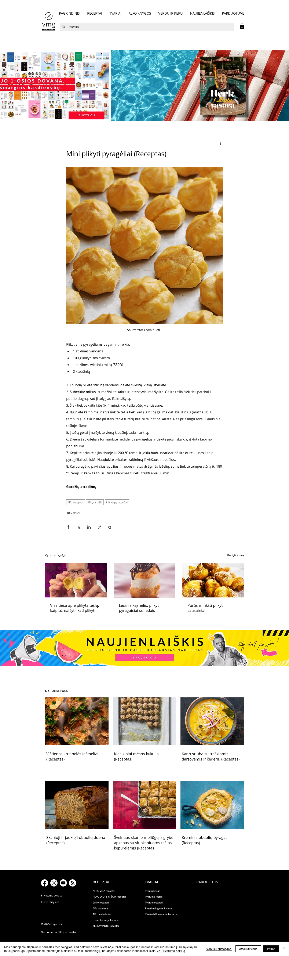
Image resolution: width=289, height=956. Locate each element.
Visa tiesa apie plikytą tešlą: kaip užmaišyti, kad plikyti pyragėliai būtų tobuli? (74, 608)
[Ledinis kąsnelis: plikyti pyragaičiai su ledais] (144, 580)
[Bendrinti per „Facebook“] (68, 527)
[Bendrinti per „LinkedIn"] (89, 527)
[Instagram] (54, 883)
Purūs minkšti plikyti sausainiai (205, 608)
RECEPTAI (73, 513)
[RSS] (72, 883)
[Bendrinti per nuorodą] (99, 527)
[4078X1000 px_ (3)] (144, 85)
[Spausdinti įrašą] (110, 527)
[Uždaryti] (283, 949)
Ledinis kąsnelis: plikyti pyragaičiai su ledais (139, 608)
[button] (242, 26)
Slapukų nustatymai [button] (219, 949)
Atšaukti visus (248, 949)
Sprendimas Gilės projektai (58, 932)
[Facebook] (44, 883)
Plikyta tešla (94, 502)
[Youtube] (63, 883)
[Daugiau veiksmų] (220, 143)
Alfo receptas (75, 502)
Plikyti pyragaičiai (117, 502)
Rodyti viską (235, 555)
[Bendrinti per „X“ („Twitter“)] (79, 527)
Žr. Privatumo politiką (171, 951)
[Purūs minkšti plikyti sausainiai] (213, 580)
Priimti (271, 949)
